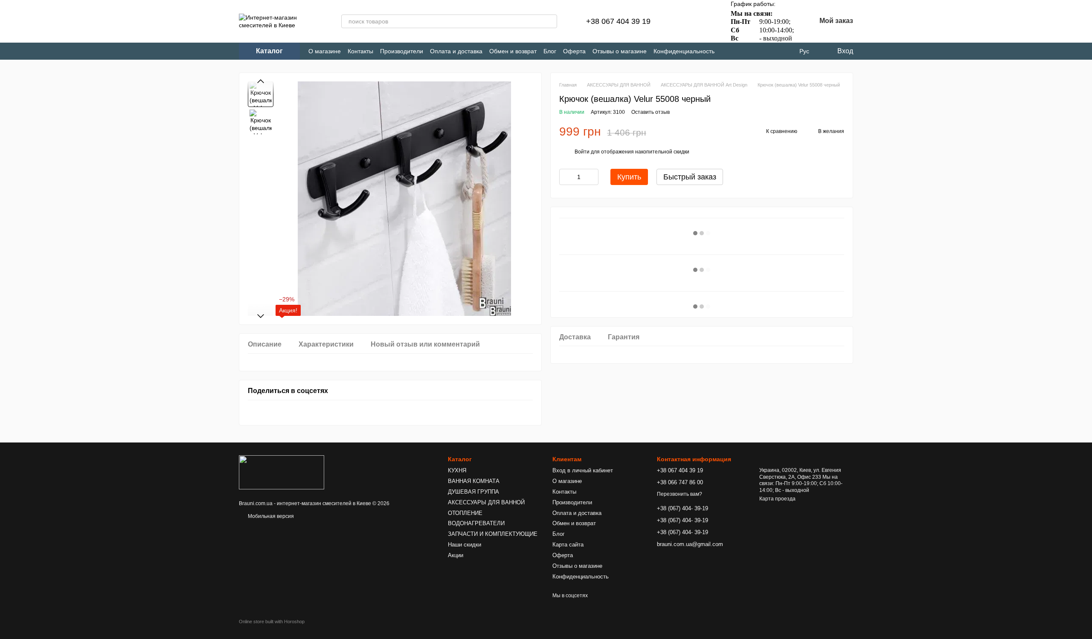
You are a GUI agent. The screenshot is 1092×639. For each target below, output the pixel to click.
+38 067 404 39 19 (618, 21)
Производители (401, 51)
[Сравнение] (683, 21)
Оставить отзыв (650, 112)
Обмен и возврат (513, 51)
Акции (455, 555)
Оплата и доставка (456, 51)
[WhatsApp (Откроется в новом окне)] (770, 51)
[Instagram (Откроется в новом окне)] (728, 51)
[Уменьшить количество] (566, 177)
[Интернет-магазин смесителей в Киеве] (281, 472)
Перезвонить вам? (679, 494)
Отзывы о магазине (619, 51)
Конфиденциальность (683, 51)
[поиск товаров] (550, 21)
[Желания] (705, 21)
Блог (549, 51)
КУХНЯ (457, 470)
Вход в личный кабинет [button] (582, 470)
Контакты (360, 51)
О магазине (324, 51)
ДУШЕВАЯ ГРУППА (473, 492)
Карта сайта (568, 544)
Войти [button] (582, 152)
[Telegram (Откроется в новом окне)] (742, 51)
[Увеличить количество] (592, 177)
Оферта (574, 51)
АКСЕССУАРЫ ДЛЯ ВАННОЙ (486, 502)
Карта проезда (777, 499)
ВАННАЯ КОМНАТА (474, 481)
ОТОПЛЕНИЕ (465, 513)
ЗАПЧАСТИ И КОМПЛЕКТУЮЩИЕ (492, 534)
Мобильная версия (270, 516)
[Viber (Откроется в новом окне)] (756, 51)
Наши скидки (464, 544)
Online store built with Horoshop (272, 621)
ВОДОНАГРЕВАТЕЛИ (476, 523)
